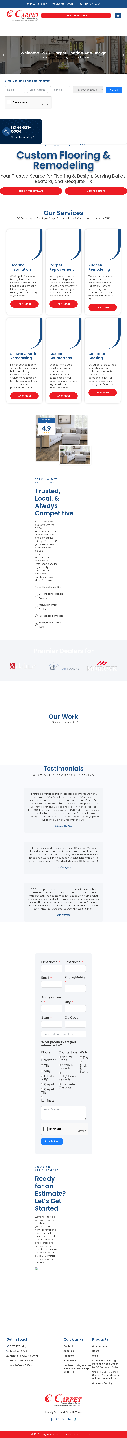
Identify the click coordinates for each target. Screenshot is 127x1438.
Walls (84, 1052)
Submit (114, 90)
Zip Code (71, 1017)
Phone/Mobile (75, 977)
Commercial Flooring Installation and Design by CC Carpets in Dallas (105, 1364)
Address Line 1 (51, 999)
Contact (68, 1346)
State (45, 1017)
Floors (45, 1052)
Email (45, 978)
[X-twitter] (63, 1419)
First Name (49, 962)
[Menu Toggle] (118, 15)
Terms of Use (89, 1434)
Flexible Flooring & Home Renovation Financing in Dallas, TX (77, 1368)
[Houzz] (69, 1419)
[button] (3, 55)
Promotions (70, 1360)
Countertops (68, 1052)
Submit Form (51, 1141)
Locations (69, 1355)
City (68, 1002)
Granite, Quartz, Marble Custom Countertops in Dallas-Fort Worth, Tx (105, 1375)
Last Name (72, 962)
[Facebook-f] (51, 1419)
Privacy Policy (71, 1434)
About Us (69, 1351)
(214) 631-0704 (21, 129)
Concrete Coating (102, 1383)
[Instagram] (57, 1419)
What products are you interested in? (58, 1044)
